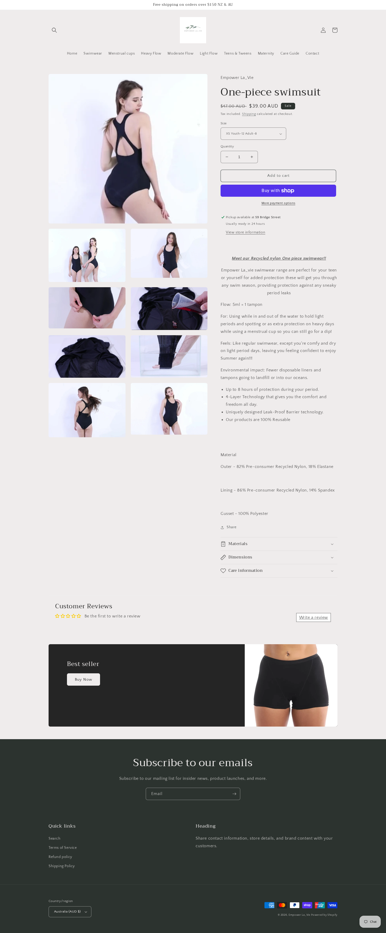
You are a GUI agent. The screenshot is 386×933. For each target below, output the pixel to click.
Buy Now (83, 679)
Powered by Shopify (324, 915)
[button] (54, 30)
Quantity (227, 146)
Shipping (249, 114)
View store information (245, 232)
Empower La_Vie (299, 915)
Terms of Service (63, 848)
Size (224, 123)
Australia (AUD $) (67, 911)
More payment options (278, 203)
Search (55, 838)
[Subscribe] (234, 794)
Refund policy (60, 857)
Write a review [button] (313, 617)
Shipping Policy (62, 866)
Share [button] (232, 527)
